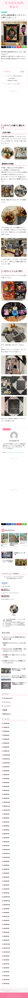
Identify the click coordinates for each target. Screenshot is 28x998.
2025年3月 (6, 790)
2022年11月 (6, 900)
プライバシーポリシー (13, 994)
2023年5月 (6, 877)
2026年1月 (6, 751)
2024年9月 (6, 814)
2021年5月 (6, 971)
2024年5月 (6, 830)
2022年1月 (6, 940)
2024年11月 (6, 806)
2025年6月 (6, 778)
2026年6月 (6, 731)
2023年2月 (6, 889)
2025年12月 (6, 755)
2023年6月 (6, 873)
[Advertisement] (14, 106)
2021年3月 (6, 979)
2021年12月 (6, 944)
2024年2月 (6, 841)
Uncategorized (7, 698)
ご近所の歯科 (11, 78)
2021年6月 (6, 967)
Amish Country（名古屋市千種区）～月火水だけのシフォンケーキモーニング (14, 650)
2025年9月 (6, 766)
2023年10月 (6, 857)
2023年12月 (6, 849)
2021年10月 (6, 952)
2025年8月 (6, 770)
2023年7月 (6, 869)
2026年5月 (6, 735)
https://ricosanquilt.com (16, 452)
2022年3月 (6, 932)
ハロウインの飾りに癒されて (15, 76)
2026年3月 (6, 743)
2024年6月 (6, 826)
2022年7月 (6, 916)
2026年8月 (6, 723)
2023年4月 (6, 881)
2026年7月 (6, 727)
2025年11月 (6, 759)
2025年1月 (6, 798)
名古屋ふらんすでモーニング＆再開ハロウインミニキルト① (14, 661)
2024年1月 (6, 845)
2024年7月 (6, 822)
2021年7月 (6, 964)
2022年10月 (6, 904)
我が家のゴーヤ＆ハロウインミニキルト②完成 (14, 644)
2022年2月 (6, 936)
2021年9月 (6, 956)
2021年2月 (6, 983)
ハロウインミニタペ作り (13, 84)
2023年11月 (6, 853)
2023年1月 (6, 893)
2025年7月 (6, 774)
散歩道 (5, 710)
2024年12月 (6, 802)
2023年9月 (6, 861)
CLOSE (22, 71)
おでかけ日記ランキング (7, 599)
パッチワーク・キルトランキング (10, 592)
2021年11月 (6, 948)
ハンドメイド (4, 12)
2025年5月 (6, 782)
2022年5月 (6, 924)
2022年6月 (6, 920)
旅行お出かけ (7, 714)
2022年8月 (6, 912)
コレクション (7, 702)
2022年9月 (6, 908)
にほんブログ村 (5, 586)
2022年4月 (6, 928)
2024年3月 (6, 837)
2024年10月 (6, 810)
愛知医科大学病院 (12, 80)
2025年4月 (6, 786)
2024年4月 (6, 833)
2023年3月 (6, 885)
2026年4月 (6, 739)
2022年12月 (6, 897)
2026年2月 (6, 747)
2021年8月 (6, 960)
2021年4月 (6, 975)
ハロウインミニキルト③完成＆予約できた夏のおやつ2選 (14, 638)
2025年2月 (6, 794)
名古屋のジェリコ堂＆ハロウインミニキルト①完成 (14, 655)
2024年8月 (6, 818)
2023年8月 (6, 865)
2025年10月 (6, 763)
